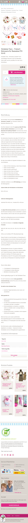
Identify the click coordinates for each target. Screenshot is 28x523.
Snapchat (13, 455)
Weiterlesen (13, 84)
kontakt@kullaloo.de (14, 505)
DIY (10, 99)
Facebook (2, 455)
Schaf (5, 341)
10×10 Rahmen (5, 350)
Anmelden (19, 1)
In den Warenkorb (18, 72)
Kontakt (8, 515)
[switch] (3, 521)
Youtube (10, 455)
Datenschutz (18, 466)
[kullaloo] (7, 1)
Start (2, 8)
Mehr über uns (18, 492)
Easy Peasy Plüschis (6, 346)
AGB (3, 466)
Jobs (12, 515)
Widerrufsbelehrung (20, 464)
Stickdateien (8, 10)
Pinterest (5, 455)
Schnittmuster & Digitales (13, 95)
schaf (14, 99)
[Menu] (26, 1)
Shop (5, 8)
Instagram (8, 455)
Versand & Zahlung (6, 464)
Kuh (12, 99)
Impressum (17, 515)
